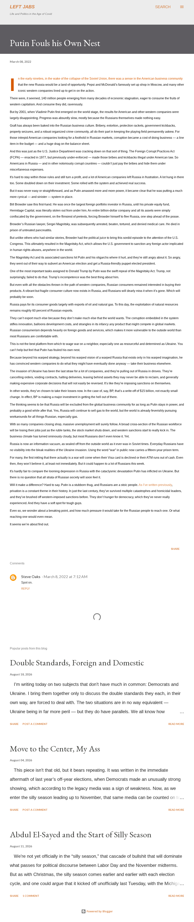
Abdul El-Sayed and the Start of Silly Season (81, 834)
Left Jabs (22, 6)
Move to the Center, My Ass (55, 748)
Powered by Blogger (99, 911)
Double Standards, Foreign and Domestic (77, 662)
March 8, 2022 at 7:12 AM (66, 576)
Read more (176, 723)
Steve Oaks (30, 576)
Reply (25, 588)
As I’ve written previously (155, 484)
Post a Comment (35, 723)
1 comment (31, 895)
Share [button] (175, 548)
